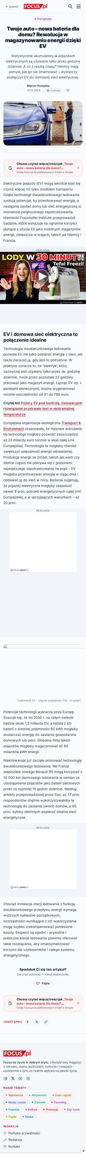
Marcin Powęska (38, 85)
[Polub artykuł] (67, 90)
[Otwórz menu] (79, 6)
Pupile (12, 1116)
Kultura (32, 1109)
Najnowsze (15, 1095)
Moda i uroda (17, 1102)
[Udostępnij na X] (37, 1022)
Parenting (60, 1102)
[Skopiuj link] (46, 1022)
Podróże (13, 1109)
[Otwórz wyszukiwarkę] (70, 6)
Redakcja (15, 1140)
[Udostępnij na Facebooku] (28, 1022)
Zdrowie (39, 1102)
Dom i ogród (63, 1095)
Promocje (52, 1109)
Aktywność (39, 1095)
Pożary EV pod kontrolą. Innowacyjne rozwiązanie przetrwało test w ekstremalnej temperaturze (42, 408)
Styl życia (73, 1109)
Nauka (29, 1116)
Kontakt (14, 1146)
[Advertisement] (43, 540)
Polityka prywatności (24, 1133)
